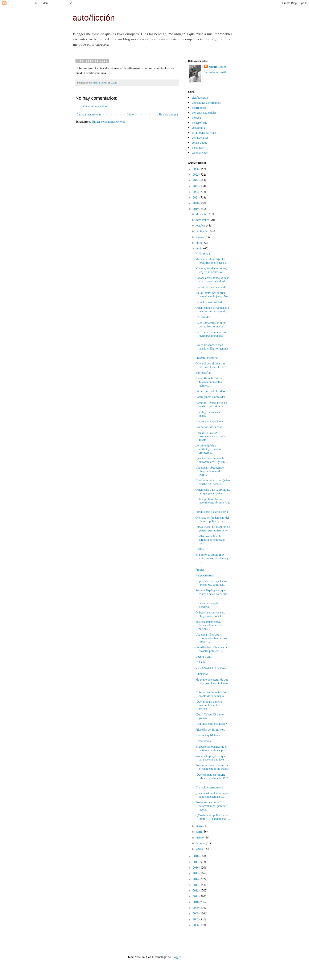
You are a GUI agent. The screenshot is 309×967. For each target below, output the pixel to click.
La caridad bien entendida (210, 287)
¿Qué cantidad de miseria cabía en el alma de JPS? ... (211, 778)
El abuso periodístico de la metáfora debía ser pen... (211, 748)
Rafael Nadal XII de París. (211, 668)
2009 (196, 908)
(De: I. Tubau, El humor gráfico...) (210, 716)
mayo (199, 826)
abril (199, 831)
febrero (201, 843)
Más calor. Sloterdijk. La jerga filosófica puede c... (211, 261)
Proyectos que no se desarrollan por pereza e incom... (211, 805)
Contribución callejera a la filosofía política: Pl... (211, 649)
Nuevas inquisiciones (207, 735)
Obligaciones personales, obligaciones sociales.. (210, 614)
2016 (196, 867)
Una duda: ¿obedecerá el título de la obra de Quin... (209, 471)
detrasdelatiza (200, 137)
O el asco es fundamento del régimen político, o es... (212, 519)
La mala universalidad (208, 302)
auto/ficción (94, 17)
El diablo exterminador (209, 787)
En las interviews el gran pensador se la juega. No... (212, 294)
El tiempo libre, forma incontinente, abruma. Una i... (212, 502)
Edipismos (201, 674)
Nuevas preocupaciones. (209, 421)
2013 (196, 885)
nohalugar (198, 148)
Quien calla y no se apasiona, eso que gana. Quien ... (212, 491)
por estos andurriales (204, 112)
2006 (196, 925)
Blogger (176, 957)
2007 (196, 919)
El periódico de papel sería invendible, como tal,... (211, 583)
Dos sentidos (202, 317)
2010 (196, 902)
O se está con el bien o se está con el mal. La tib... (211, 365)
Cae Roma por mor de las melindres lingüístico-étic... (210, 335)
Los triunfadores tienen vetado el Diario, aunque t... (211, 348)
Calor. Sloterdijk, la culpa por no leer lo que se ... (210, 324)
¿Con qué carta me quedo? (211, 724)
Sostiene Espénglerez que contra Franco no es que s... (211, 593)
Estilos (199, 549)
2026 (196, 169)
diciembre (202, 214)
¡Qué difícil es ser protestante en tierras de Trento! (211, 436)
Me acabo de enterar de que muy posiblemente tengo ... (211, 683)
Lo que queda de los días (210, 391)
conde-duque (199, 142)
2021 (196, 197)
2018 (196, 856)
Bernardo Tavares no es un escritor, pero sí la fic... (211, 404)
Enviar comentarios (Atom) (108, 121)
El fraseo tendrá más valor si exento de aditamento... (212, 694)
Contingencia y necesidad (210, 397)
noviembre (203, 220)
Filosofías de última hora (210, 729)
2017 (196, 862)
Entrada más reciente (89, 114)
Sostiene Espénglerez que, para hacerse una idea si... (212, 758)
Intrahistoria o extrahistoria (211, 512)
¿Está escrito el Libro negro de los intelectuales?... (211, 795)
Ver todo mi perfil (215, 72)
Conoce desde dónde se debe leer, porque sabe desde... (212, 279)
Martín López (217, 67)
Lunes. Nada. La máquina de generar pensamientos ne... (212, 528)
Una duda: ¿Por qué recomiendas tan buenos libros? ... (211, 638)
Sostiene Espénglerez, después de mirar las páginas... (209, 625)
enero (200, 849)
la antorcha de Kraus (204, 133)
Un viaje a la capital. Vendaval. (207, 605)
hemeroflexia (199, 123)
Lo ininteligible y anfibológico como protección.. (208, 448)
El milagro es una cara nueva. (208, 413)
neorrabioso (199, 108)
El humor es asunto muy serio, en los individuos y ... (211, 558)
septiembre (203, 231)
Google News (200, 153)
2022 (196, 192)
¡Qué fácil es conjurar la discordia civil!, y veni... (211, 460)
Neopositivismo (204, 575)
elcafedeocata (200, 97)
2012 (196, 890)
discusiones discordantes (206, 103)
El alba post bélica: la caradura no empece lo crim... (210, 539)
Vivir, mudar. (203, 253)
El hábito (200, 662)
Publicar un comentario (94, 106)
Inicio (130, 114)
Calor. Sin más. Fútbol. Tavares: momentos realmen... (209, 381)
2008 (196, 913)
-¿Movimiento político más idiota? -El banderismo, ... (212, 817)
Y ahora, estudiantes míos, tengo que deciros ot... (211, 270)
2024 (196, 180)
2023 (196, 186)
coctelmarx (198, 128)
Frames (199, 569)
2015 (196, 873)
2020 (196, 203)
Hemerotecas (203, 741)
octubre (201, 225)
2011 (196, 896)
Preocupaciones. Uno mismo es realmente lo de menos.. (212, 767)
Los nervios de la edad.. (209, 427)
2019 (196, 209)
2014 (196, 879)
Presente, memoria (206, 358)
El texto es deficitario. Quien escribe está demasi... (212, 482)
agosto (200, 237)
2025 (196, 174)
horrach (196, 117)
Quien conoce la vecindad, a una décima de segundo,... (212, 309)
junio (199, 248)
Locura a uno (203, 656)
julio (199, 243)
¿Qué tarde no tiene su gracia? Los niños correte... (208, 705)
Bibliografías (203, 373)
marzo (200, 837)
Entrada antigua (168, 114)
